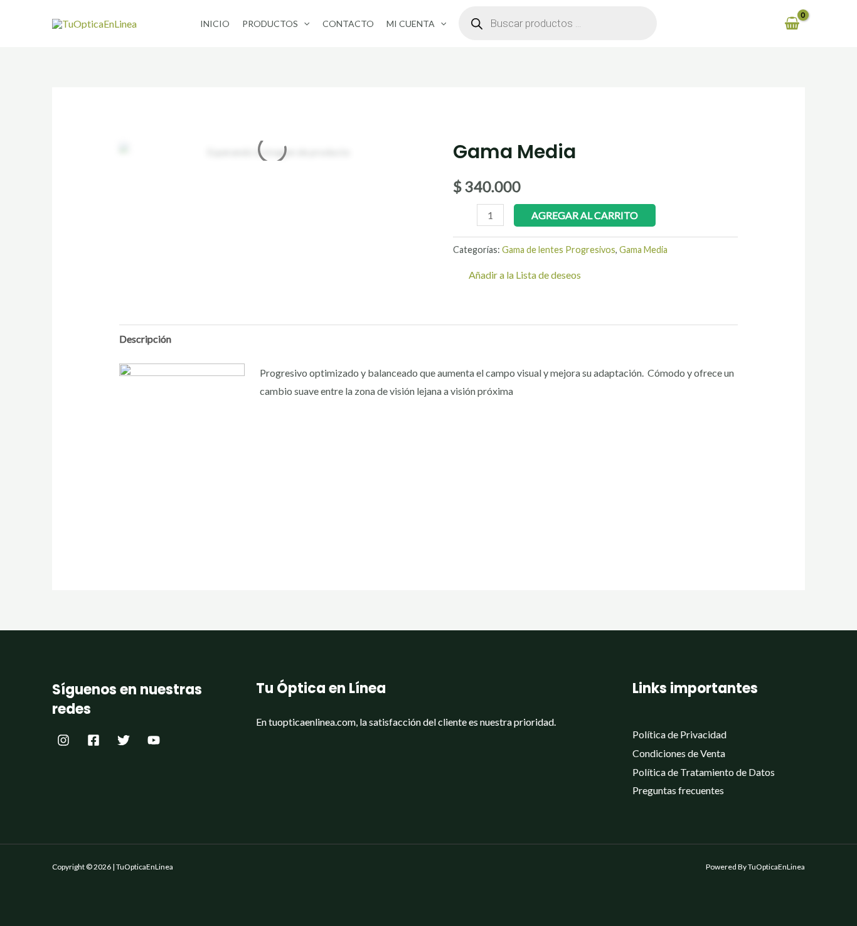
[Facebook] (93, 740)
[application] (303, 23)
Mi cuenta (410, 23)
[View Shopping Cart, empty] (792, 23)
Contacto (348, 23)
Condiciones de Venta (678, 753)
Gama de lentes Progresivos (558, 249)
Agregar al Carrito (584, 215)
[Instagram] (63, 740)
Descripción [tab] (145, 339)
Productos (270, 23)
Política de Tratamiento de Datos (703, 772)
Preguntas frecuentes (678, 790)
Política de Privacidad (679, 734)
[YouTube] (153, 740)
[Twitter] (123, 740)
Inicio (215, 23)
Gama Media (643, 249)
